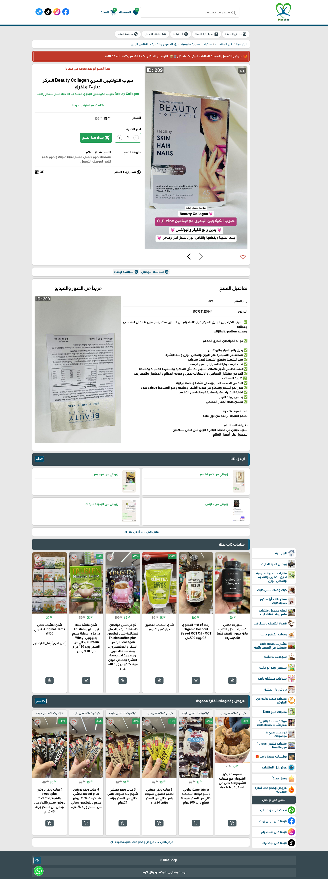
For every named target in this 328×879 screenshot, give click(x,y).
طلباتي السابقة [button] (236, 34)
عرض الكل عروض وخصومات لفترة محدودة (141, 842)
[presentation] (201, 257)
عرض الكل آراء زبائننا (141, 532)
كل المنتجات (223, 44)
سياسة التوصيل (155, 272)
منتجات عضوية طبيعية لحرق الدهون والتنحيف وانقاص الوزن (171, 44)
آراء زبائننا (180, 34)
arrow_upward (37, 860)
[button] (129, 12)
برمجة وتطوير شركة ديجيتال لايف (164, 872)
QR (39, 172)
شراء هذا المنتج (96, 137)
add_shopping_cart (232, 680)
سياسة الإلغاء (126, 272)
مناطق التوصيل (155, 34)
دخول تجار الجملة (206, 34)
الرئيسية (241, 44)
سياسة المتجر (128, 34)
